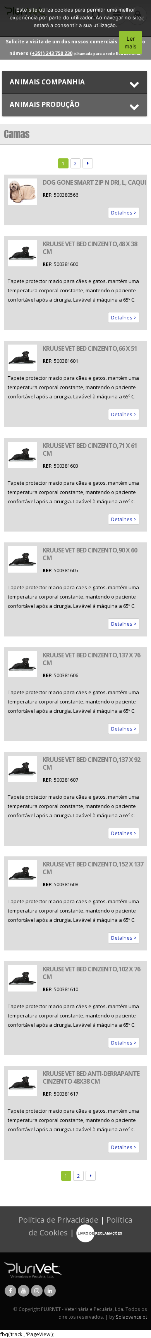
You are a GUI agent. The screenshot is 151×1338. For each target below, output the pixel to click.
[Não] (141, 18)
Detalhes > (124, 212)
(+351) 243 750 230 (51, 53)
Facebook (10, 1291)
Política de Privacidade (58, 1219)
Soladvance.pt (131, 1317)
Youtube (23, 1291)
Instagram (37, 1291)
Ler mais (130, 42)
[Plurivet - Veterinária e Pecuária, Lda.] (33, 1269)
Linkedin (50, 1291)
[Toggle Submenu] (74, 82)
